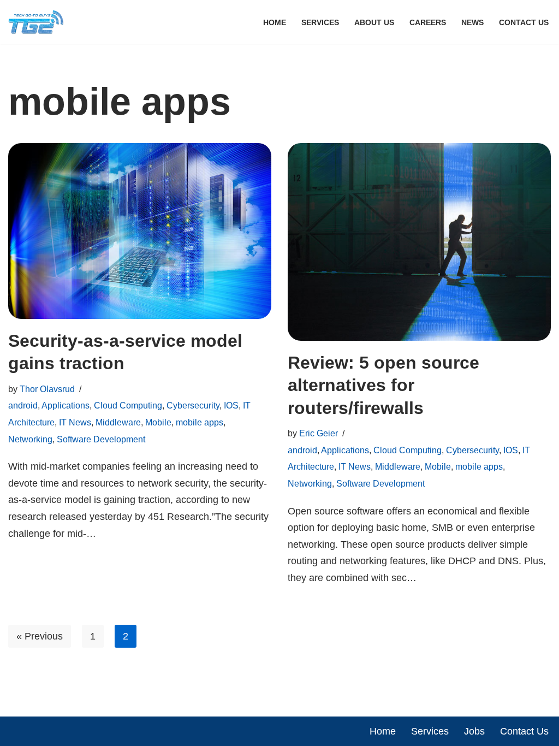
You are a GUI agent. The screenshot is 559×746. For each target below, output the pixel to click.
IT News (75, 422)
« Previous (39, 636)
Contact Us (524, 22)
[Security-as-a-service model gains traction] (139, 231)
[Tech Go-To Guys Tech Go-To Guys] (38, 22)
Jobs (474, 731)
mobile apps (199, 422)
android (23, 405)
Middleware (118, 422)
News (472, 22)
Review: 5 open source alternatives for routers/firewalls (383, 385)
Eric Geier (318, 433)
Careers (427, 22)
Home (274, 22)
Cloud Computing (128, 405)
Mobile (158, 422)
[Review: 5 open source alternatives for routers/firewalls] (419, 242)
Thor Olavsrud (47, 389)
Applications (65, 405)
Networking (30, 439)
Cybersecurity (192, 405)
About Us (374, 22)
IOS (231, 405)
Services (320, 22)
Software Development (101, 439)
